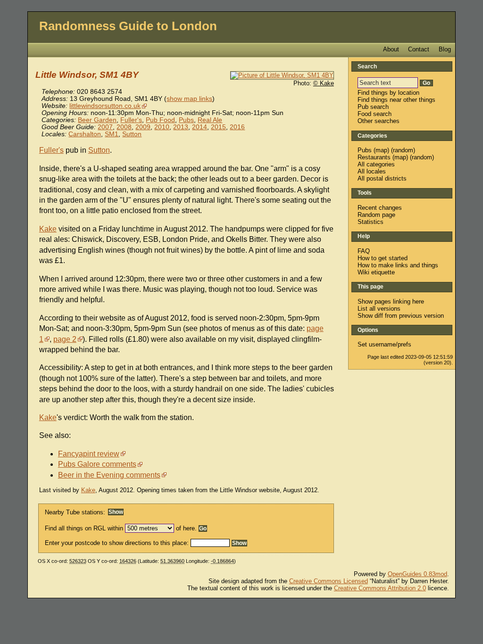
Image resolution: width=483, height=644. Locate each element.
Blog (445, 49)
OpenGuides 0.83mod (417, 574)
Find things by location (388, 92)
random (403, 150)
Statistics (370, 221)
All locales (372, 171)
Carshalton (84, 134)
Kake (48, 229)
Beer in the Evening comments (109, 475)
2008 (124, 127)
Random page (376, 214)
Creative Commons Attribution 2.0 (380, 588)
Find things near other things (396, 99)
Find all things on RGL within (84, 528)
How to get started (383, 258)
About (391, 49)
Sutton (132, 134)
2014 (199, 127)
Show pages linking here (391, 301)
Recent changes (380, 207)
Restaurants (374, 157)
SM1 (111, 134)
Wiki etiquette (376, 272)
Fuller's (131, 120)
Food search (374, 113)
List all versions (379, 308)
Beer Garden (97, 120)
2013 (180, 127)
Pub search (373, 106)
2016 (237, 127)
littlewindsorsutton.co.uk (105, 105)
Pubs (186, 120)
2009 (142, 127)
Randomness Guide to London (128, 26)
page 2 (64, 339)
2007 (105, 127)
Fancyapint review (88, 454)
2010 (161, 127)
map (381, 150)
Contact (418, 49)
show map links (189, 98)
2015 (218, 127)
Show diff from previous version (401, 315)
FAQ (364, 251)
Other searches (379, 120)
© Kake (323, 83)
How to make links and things (398, 265)
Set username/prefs (384, 344)
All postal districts (382, 178)
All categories (376, 164)
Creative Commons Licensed (328, 581)
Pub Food (160, 120)
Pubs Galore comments (97, 464)
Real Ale (210, 120)
